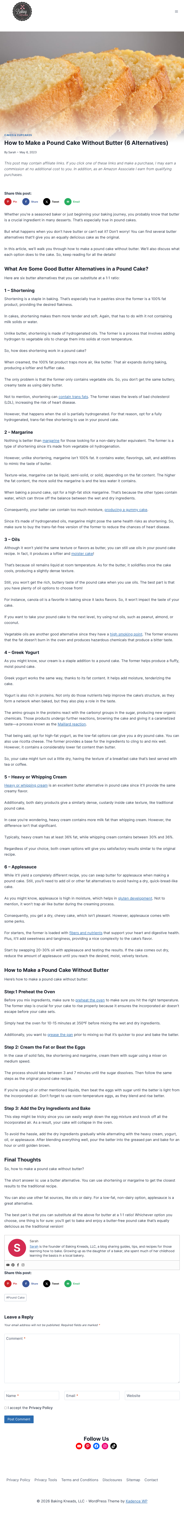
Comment (16, 1338)
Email (72, 1396)
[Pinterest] (13, 1265)
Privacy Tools (45, 1480)
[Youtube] (8, 1265)
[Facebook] (18, 1265)
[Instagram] (23, 1265)
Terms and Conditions (79, 1480)
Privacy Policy (41, 1408)
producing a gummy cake (126, 510)
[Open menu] (176, 11)
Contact (151, 1480)
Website (133, 1396)
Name (12, 1396)
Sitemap (133, 1480)
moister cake (82, 553)
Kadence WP (137, 1501)
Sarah (12, 152)
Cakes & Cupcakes (18, 135)
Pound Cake (15, 1297)
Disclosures (112, 1480)
